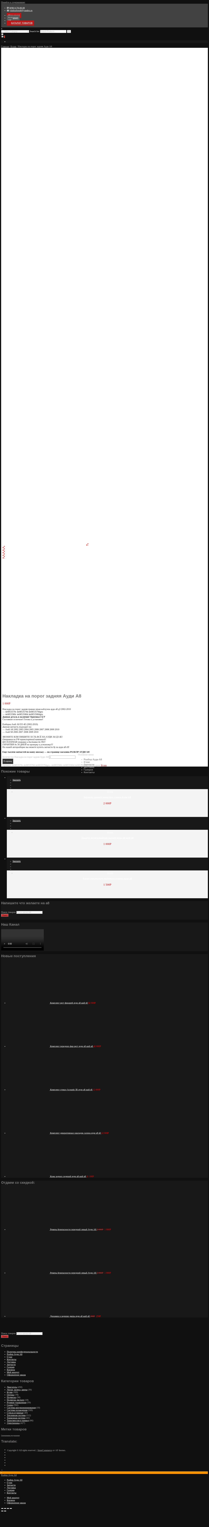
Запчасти (89, 764)
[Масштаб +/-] (11, 1508)
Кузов (13, 46)
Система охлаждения (17, 1410)
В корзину (8, 761)
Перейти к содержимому (13, 2)
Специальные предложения (10, 1435)
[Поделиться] (5, 1508)
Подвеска (11, 1397)
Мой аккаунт (13, 1372)
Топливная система (16, 1415)
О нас (87, 762)
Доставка (89, 767)
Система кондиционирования (21, 1407)
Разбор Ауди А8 (93, 759)
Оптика (10, 1395)
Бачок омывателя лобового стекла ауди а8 (107, 878)
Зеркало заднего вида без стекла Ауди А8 (107, 797)
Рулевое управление (16, 1402)
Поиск (4, 915)
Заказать (17, 780)
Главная (5, 46)
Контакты (89, 772)
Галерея (88, 770)
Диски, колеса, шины (17, 1389)
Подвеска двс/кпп (15, 1400)
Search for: (35, 31)
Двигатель (12, 1387)
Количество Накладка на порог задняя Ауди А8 (25, 757)
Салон (10, 1405)
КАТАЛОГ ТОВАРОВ (22, 23)
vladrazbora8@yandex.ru (21, 10)
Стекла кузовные (15, 1413)
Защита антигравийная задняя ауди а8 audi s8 (107, 838)
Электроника (13, 1423)
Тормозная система (16, 1418)
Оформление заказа (16, 1375)
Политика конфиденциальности (22, 1352)
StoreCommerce (45, 1450)
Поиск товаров (8, 912)
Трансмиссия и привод (18, 1420)
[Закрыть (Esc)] (2, 1508)
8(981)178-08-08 (17, 8)
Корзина (11, 1369)
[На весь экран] (8, 1508)
